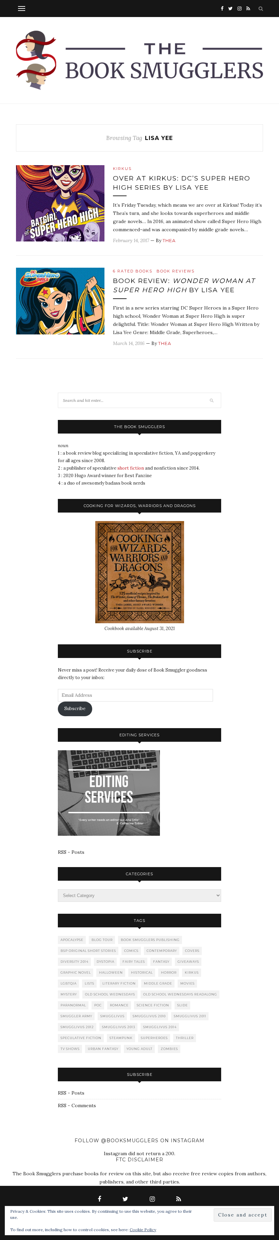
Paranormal (73, 1005)
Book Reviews (176, 271)
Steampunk (121, 1038)
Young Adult (139, 1049)
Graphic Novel (76, 972)
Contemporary (162, 951)
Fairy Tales (133, 961)
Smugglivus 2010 (149, 1016)
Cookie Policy (143, 1229)
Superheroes (154, 1038)
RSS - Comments (77, 1105)
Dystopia (105, 961)
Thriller (185, 1038)
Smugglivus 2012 (77, 1027)
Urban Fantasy (103, 1049)
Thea (169, 240)
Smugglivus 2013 (118, 1027)
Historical (142, 972)
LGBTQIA (69, 983)
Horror (169, 972)
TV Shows (70, 1049)
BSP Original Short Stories (88, 951)
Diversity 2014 (74, 961)
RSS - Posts (71, 852)
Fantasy (161, 961)
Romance (119, 1005)
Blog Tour (102, 940)
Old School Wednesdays (110, 994)
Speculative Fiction (81, 1038)
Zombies (169, 1049)
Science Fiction (153, 1005)
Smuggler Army (76, 1016)
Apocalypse (72, 940)
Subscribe (74, 708)
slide (182, 1005)
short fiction (130, 468)
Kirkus (122, 168)
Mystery (69, 994)
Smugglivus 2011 (190, 1016)
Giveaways (188, 961)
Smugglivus (112, 1016)
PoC (98, 1005)
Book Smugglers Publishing (150, 940)
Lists (89, 983)
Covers (192, 951)
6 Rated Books (132, 271)
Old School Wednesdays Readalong (180, 994)
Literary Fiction (119, 983)
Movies (187, 983)
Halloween (111, 972)
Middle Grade (158, 983)
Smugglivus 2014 (160, 1027)
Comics (131, 951)
